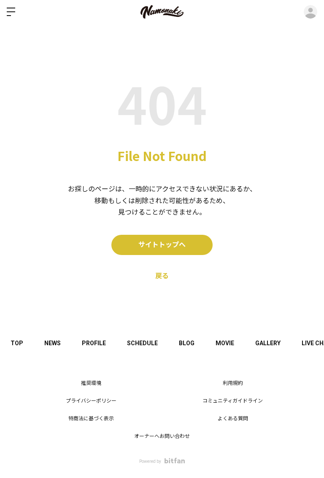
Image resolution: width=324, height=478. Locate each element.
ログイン (310, 12)
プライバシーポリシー (91, 401)
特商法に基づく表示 (91, 419)
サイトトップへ (162, 245)
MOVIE (225, 343)
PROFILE (94, 343)
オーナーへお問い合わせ (162, 436)
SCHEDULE (142, 343)
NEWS (52, 343)
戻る (162, 276)
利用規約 (233, 383)
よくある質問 (233, 419)
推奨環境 (91, 383)
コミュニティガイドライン (232, 401)
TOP (17, 343)
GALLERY (268, 343)
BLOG (186, 343)
